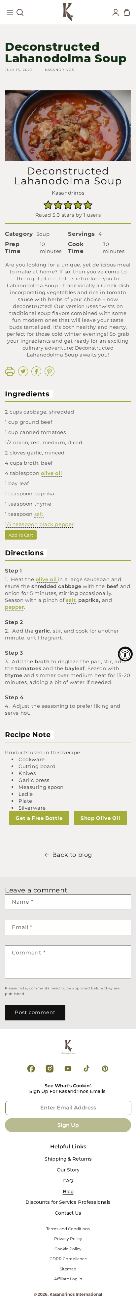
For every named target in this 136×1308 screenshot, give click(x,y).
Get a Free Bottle (39, 818)
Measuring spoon (41, 787)
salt (39, 514)
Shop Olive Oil (100, 818)
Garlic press (33, 780)
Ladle (25, 794)
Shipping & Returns (68, 1159)
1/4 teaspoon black (30, 524)
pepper (64, 524)
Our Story (68, 1170)
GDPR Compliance (68, 1259)
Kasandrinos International (76, 1294)
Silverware (32, 808)
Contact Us (68, 1213)
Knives (27, 773)
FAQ (68, 1181)
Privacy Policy (68, 1238)
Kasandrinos (68, 193)
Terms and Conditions (68, 1229)
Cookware (31, 759)
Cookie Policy (68, 1249)
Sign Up (68, 1125)
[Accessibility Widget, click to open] (125, 654)
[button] (10, 14)
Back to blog (72, 854)
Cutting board (37, 766)
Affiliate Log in (68, 1279)
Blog (68, 1192)
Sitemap (68, 1269)
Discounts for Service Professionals (68, 1202)
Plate (25, 801)
